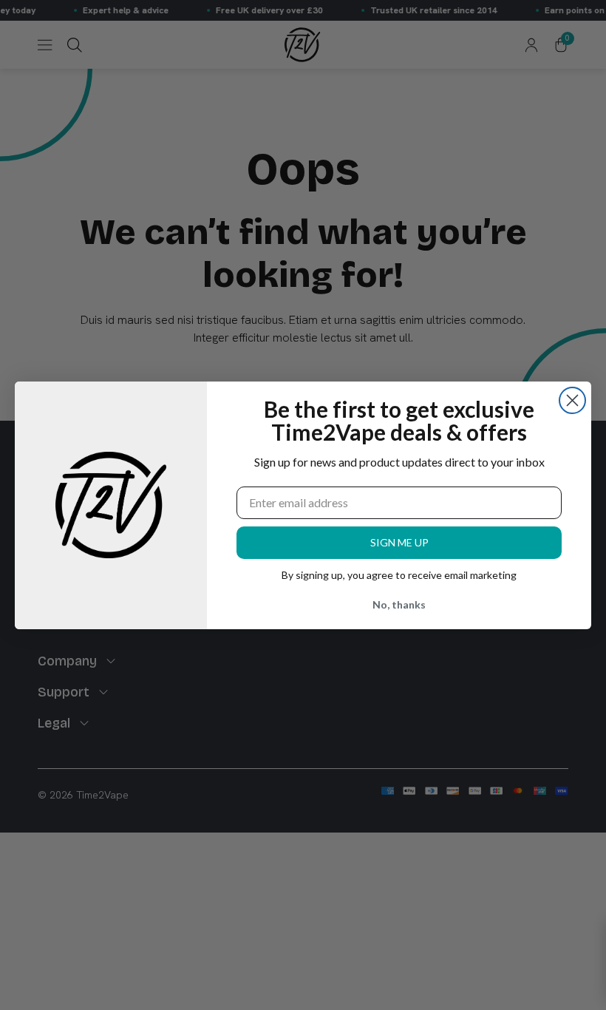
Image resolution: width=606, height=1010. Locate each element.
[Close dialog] (572, 400)
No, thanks (399, 604)
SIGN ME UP (399, 542)
